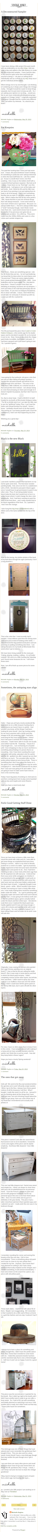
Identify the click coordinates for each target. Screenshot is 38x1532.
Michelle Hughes (17, 1512)
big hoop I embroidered (20, 509)
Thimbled (13, 1492)
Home (19, 1505)
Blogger (22, 1530)
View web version (19, 1509)
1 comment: (5, 1071)
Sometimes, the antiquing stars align (19, 687)
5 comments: (5, 433)
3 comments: (5, 682)
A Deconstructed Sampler (13, 11)
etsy (26, 78)
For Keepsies (7, 127)
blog (25, 68)
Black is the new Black (12, 438)
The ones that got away (12, 1077)
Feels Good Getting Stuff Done (16, 803)
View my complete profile (9, 1526)
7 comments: (5, 122)
